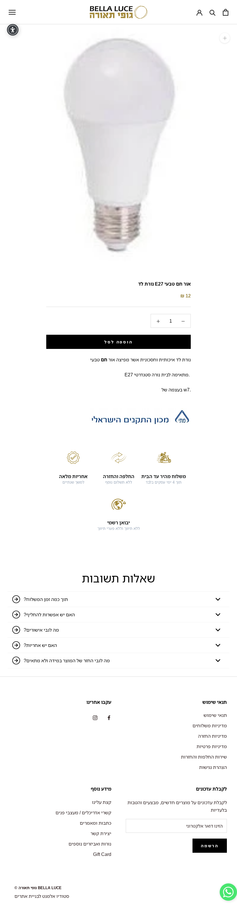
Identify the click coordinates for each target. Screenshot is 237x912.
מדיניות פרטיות (212, 746)
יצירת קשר (100, 833)
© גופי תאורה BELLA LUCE (38, 887)
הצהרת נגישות (213, 767)
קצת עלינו (101, 802)
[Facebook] (109, 717)
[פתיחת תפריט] (12, 12)
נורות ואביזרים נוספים (89, 844)
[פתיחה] (225, 12)
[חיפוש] (213, 12)
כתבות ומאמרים (95, 823)
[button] (228, 893)
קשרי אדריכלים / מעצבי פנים (83, 812)
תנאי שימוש (215, 715)
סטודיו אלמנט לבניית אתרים (41, 896)
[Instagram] (95, 717)
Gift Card (102, 854)
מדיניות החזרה (212, 736)
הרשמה (210, 845)
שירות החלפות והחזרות (204, 757)
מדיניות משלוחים (209, 725)
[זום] (225, 38)
